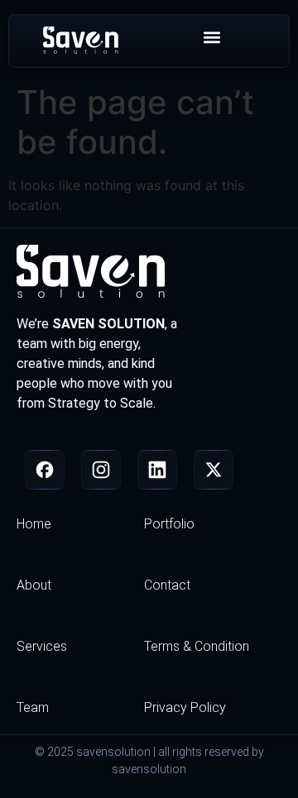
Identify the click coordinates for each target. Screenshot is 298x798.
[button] (212, 36)
